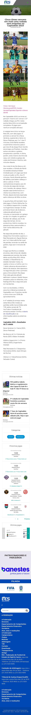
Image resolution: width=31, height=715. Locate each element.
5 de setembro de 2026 (16, 450)
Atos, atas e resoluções (11, 631)
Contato (5, 646)
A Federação (6, 619)
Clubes (4, 637)
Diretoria (5, 622)
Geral (11, 437)
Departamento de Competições (14, 624)
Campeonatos (7, 635)
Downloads (6, 648)
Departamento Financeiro (12, 626)
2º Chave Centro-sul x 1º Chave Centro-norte (16, 471)
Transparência (7, 650)
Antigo (4, 653)
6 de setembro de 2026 (16, 476)
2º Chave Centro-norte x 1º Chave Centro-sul (16, 459)
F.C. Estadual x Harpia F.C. (16, 486)
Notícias (20, 437)
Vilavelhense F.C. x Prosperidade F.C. (16, 514)
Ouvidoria (5, 628)
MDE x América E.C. (16, 500)
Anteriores (5, 519)
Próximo (27, 519)
